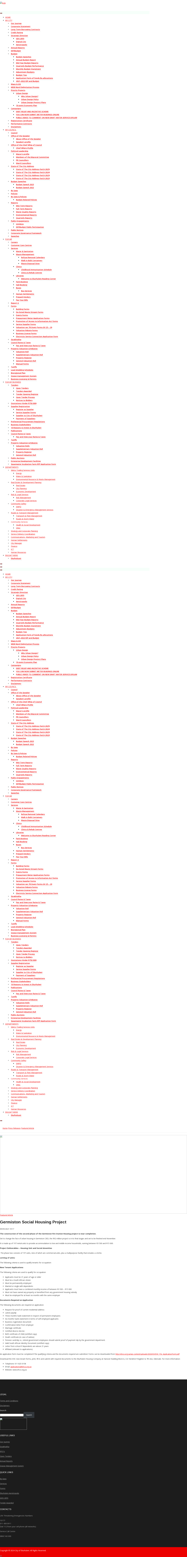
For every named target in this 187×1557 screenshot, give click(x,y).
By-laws (14, 190)
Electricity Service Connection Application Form (37, 336)
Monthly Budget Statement (28, 69)
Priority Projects (18, 90)
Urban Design (22, 93)
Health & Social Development (28, 525)
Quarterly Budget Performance (30, 66)
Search (3, 1410)
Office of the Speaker (20, 136)
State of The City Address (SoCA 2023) (33, 175)
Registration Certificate (21, 120)
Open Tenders (22, 388)
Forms (13, 306)
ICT (12, 549)
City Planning (21, 488)
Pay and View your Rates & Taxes (31, 345)
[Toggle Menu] (1, 13)
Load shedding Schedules (22, 370)
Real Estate (20, 485)
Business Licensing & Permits (23, 379)
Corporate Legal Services (26, 500)
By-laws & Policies (19, 196)
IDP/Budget (16, 51)
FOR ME (8, 239)
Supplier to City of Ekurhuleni (29, 415)
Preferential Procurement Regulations (28, 421)
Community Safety (18, 503)
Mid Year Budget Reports (27, 63)
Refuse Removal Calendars (33, 257)
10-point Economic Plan (26, 105)
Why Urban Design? (29, 96)
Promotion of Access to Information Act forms (37, 321)
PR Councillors (22, 160)
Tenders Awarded (24, 391)
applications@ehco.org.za (20, 1366)
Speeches (15, 236)
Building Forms (22, 309)
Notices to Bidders (24, 400)
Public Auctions (17, 458)
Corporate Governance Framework (26, 233)
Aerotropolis (21, 44)
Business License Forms (26, 333)
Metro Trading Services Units (23, 470)
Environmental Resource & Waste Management (35, 479)
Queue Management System (12, 1466)
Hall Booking (21, 285)
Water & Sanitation (24, 251)
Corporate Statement (20, 26)
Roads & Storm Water (25, 519)
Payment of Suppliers (25, 418)
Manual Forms (22, 364)
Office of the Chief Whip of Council (26, 145)
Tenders (14, 385)
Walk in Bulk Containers (31, 260)
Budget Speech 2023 (25, 184)
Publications (16, 430)
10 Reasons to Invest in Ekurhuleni (26, 427)
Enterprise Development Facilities (26, 461)
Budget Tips (21, 75)
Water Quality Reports (26, 212)
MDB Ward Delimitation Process (25, 87)
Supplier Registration (20, 406)
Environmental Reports (26, 215)
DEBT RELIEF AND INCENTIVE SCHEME (32, 111)
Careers (14, 242)
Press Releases (14, 1128)
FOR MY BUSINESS (13, 382)
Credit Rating (17, 32)
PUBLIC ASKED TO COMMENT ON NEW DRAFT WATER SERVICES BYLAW (46, 117)
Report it (15, 303)
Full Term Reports (24, 209)
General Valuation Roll (26, 361)
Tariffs (14, 367)
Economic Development (26, 491)
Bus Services (26, 291)
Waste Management (25, 254)
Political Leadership (19, 151)
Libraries (20, 275)
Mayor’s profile (22, 154)
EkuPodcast (16, 558)
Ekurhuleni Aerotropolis (9, 1493)
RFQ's (2, 1451)
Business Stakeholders (21, 424)
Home (5, 1128)
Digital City (21, 41)
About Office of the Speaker (28, 139)
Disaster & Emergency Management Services (34, 510)
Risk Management (23, 497)
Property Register (24, 358)
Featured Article (27, 1128)
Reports (14, 203)
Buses (18, 288)
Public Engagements (20, 221)
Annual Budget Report (26, 60)
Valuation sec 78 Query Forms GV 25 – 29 (34, 327)
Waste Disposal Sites (30, 263)
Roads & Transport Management (24, 513)
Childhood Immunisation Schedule (36, 269)
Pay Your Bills (22, 300)
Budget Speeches (23, 57)
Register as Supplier (25, 409)
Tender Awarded (7, 1503)
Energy (19, 473)
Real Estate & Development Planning (26, 482)
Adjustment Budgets (25, 72)
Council (14, 133)
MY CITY (8, 20)
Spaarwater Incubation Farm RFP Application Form (33, 464)
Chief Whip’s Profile (24, 148)
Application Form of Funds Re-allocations (34, 78)
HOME (8, 17)
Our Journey (16, 23)
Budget (14, 54)
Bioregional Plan (18, 373)
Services (14, 248)
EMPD (18, 506)
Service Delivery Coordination (23, 534)
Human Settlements (25, 294)
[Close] (1, 563)
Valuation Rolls (23, 446)
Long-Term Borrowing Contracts (25, 29)
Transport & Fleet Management (29, 516)
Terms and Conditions (9, 1401)
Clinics (19, 266)
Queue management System (24, 376)
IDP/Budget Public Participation (30, 227)
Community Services (19, 522)
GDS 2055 (20, 38)
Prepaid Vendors (23, 297)
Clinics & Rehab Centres (31, 272)
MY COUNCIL (10, 130)
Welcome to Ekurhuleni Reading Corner (38, 279)
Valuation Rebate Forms (27, 330)
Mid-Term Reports (24, 206)
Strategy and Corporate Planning (24, 531)
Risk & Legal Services (19, 494)
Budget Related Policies (26, 199)
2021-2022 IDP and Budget (27, 81)
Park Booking (22, 282)
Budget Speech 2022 (25, 187)
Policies (14, 193)
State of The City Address (22, 166)
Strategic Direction (19, 35)
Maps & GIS (16, 84)
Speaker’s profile (23, 142)
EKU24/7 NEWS (11, 555)
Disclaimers (16, 127)
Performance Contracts (21, 123)
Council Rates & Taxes (21, 342)
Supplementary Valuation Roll (29, 355)
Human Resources (18, 552)
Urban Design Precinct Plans (33, 102)
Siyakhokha (16, 339)
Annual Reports (18, 47)
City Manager (16, 543)
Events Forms (22, 315)
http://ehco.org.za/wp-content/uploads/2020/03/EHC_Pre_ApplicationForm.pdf (147, 1354)
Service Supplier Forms (26, 324)
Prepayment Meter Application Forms (32, 318)
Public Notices (17, 230)
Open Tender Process (25, 397)
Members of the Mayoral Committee (32, 157)
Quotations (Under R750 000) (24, 403)
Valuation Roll (22, 351)
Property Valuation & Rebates (24, 348)
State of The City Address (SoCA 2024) (33, 172)
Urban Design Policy (30, 99)
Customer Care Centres (21, 245)
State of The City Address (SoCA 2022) (33, 178)
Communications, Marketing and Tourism (28, 537)
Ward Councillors (23, 163)
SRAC (18, 528)
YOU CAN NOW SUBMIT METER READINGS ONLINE (37, 114)
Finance (14, 546)
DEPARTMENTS (11, 467)
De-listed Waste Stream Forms (29, 312)
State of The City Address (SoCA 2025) (33, 169)
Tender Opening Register (27, 394)
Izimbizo (20, 224)
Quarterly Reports (24, 218)
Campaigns (16, 108)
